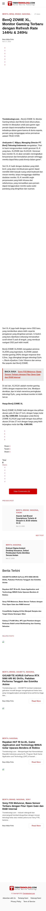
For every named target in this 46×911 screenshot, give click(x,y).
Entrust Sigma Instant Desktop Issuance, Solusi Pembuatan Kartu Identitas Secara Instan (18, 551)
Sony (28, 799)
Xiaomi (19, 513)
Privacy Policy (16, 901)
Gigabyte (20, 672)
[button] (3, 3)
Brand (18, 14)
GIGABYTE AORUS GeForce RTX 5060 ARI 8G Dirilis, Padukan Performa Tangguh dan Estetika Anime (21, 579)
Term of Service (29, 901)
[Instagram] (23, 906)
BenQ (11, 14)
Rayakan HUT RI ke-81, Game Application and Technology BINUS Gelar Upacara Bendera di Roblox (20, 592)
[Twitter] (26, 906)
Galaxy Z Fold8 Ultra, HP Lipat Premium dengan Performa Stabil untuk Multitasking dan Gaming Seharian (21, 623)
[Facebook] (20, 906)
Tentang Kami (23, 898)
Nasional (26, 14)
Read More (36, 701)
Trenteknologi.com (29, 893)
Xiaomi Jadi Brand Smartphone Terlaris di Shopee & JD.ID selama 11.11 (26, 519)
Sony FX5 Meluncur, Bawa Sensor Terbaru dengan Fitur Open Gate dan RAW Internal (23, 806)
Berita (5, 14)
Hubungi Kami (36, 898)
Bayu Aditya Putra (8, 39)
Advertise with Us (9, 898)
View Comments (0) (22, 491)
